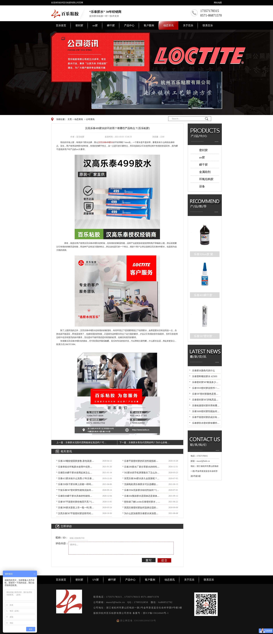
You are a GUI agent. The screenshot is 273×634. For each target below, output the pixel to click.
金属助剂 (205, 171)
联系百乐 (208, 25)
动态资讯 (168, 25)
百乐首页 (61, 25)
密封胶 (79, 25)
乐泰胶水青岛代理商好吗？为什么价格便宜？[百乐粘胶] (149, 443)
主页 (70, 119)
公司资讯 (90, 119)
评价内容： (62, 543)
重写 (149, 560)
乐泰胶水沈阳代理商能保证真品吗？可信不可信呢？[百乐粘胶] (85, 443)
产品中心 (129, 25)
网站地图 (218, 3)
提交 (164, 560)
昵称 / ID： (62, 537)
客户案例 (149, 25)
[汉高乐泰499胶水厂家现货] (117, 197)
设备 (202, 186)
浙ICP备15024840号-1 (156, 613)
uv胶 (95, 25)
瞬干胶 (111, 25)
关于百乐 (188, 25)
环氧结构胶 (206, 179)
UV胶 (96, 579)
